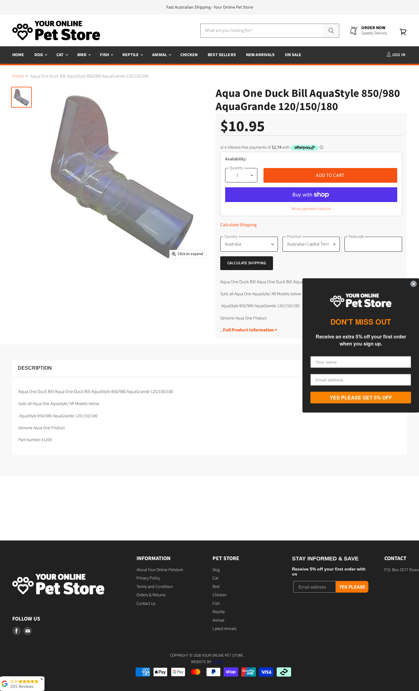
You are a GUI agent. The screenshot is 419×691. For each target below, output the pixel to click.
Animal (160, 55)
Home (18, 55)
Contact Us (146, 604)
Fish (105, 55)
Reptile (131, 55)
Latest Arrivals (224, 629)
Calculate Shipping (238, 225)
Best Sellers (222, 55)
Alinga (218, 662)
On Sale (293, 55)
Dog (39, 55)
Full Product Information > (250, 330)
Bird (82, 55)
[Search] (331, 31)
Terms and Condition (154, 587)
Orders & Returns (151, 595)
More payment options (311, 208)
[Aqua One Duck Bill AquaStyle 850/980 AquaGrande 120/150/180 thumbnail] (21, 97)
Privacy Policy (148, 578)
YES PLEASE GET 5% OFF (361, 397)
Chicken (189, 55)
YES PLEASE (352, 587)
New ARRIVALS (260, 55)
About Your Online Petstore (159, 570)
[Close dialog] (413, 284)
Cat (60, 55)
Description (35, 368)
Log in (398, 55)
